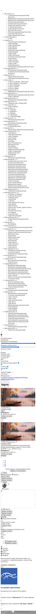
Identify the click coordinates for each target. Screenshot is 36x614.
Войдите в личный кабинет (18, 471)
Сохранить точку (11, 541)
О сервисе (4, 377)
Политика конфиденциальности (14, 378)
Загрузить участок (6, 531)
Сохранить (6, 525)
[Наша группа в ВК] (18, 546)
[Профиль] (5, 460)
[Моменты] (5, 466)
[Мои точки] (5, 462)
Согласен (4, 565)
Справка (10, 377)
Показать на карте (6, 416)
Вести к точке (5, 476)
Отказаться (12, 565)
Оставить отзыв (5, 409)
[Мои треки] (5, 464)
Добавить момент (11, 543)
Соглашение (17, 377)
